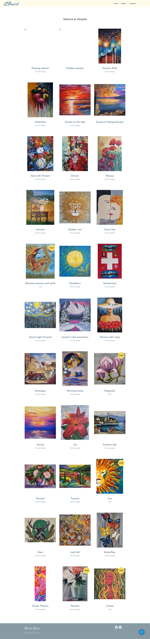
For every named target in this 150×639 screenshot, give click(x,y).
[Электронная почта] (120, 627)
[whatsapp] (116, 627)
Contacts (133, 3)
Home (116, 3)
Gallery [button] (123, 3)
